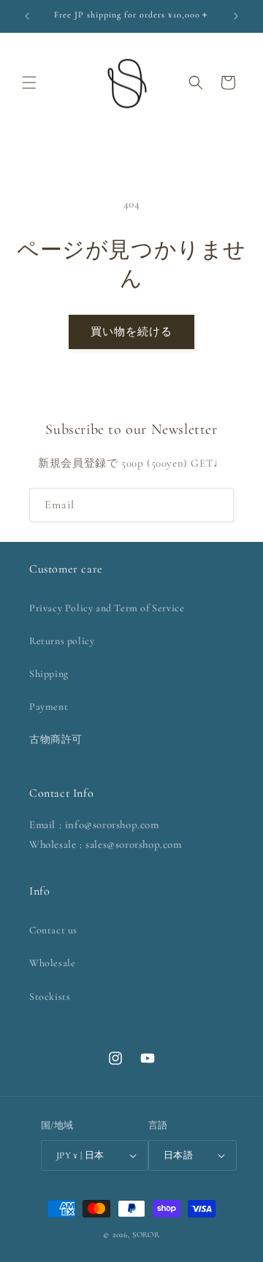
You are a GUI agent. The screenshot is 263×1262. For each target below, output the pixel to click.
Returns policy (61, 641)
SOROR (146, 1234)
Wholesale (52, 963)
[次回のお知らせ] (236, 16)
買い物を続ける (131, 331)
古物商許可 (56, 739)
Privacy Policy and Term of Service (106, 608)
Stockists (49, 996)
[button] (29, 82)
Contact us (53, 930)
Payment (48, 706)
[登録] (217, 505)
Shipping (49, 674)
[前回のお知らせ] (27, 16)
